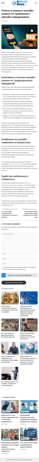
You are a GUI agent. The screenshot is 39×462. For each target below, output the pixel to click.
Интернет (6, 411)
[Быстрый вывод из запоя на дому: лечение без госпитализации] (10, 373)
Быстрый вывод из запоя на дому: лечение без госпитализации (9, 383)
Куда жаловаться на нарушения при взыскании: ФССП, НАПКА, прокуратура (9, 359)
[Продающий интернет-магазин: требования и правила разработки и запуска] (29, 406)
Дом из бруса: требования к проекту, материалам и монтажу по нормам (9, 309)
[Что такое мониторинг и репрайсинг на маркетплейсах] (29, 434)
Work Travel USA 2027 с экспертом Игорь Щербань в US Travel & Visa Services (27, 336)
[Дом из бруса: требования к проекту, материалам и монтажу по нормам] (10, 297)
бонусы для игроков (15, 164)
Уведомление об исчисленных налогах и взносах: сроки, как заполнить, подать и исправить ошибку (28, 360)
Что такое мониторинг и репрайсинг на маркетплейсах (28, 445)
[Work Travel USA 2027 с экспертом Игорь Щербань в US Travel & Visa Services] (29, 324)
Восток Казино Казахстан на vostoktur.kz (23, 150)
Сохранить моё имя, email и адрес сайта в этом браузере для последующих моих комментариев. (19, 268)
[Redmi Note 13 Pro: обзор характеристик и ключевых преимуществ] (10, 406)
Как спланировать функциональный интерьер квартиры (8, 335)
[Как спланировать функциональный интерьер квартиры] (10, 324)
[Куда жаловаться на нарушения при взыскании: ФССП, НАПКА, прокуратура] (10, 348)
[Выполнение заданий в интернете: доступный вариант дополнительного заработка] (10, 434)
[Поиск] (36, 3)
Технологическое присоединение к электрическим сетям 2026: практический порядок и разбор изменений (27, 310)
